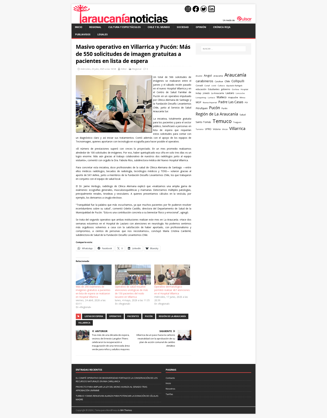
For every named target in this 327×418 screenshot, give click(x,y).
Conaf (207, 85)
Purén (224, 108)
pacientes (133, 316)
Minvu (242, 97)
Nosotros (170, 388)
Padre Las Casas (230, 102)
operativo (115, 316)
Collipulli (237, 81)
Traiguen (237, 122)
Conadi (199, 85)
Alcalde (199, 76)
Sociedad (183, 27)
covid (213, 85)
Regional (95, 27)
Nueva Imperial (210, 102)
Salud (243, 114)
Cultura (221, 85)
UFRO (208, 129)
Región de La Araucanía (172, 316)
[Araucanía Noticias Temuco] (163, 21)
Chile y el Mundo (159, 27)
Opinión (201, 27)
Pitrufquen (202, 108)
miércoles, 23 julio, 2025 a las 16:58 (98, 68)
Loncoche (240, 93)
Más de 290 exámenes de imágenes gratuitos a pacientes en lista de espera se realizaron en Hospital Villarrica (93, 291)
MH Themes (126, 410)
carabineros (204, 81)
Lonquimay (201, 97)
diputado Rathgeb (234, 85)
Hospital (244, 89)
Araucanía (235, 75)
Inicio (78, 27)
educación (201, 89)
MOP (198, 102)
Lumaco (211, 97)
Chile (227, 81)
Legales (102, 34)
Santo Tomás (203, 122)
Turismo (200, 129)
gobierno (225, 89)
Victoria (217, 129)
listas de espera (94, 316)
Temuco (222, 121)
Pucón (149, 316)
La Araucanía (217, 93)
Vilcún (225, 129)
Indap (198, 93)
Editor (124, 68)
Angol (208, 75)
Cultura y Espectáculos (124, 27)
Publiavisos (82, 34)
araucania (218, 75)
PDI (246, 102)
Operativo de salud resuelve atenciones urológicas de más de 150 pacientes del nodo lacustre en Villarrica (131, 291)
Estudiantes (213, 89)
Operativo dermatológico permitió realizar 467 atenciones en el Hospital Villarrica (172, 290)
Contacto (170, 377)
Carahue (219, 81)
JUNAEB (206, 93)
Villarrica (84, 322)
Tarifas (169, 394)
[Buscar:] (223, 49)
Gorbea (235, 89)
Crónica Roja (221, 27)
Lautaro (229, 93)
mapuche (233, 97)
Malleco (222, 97)
